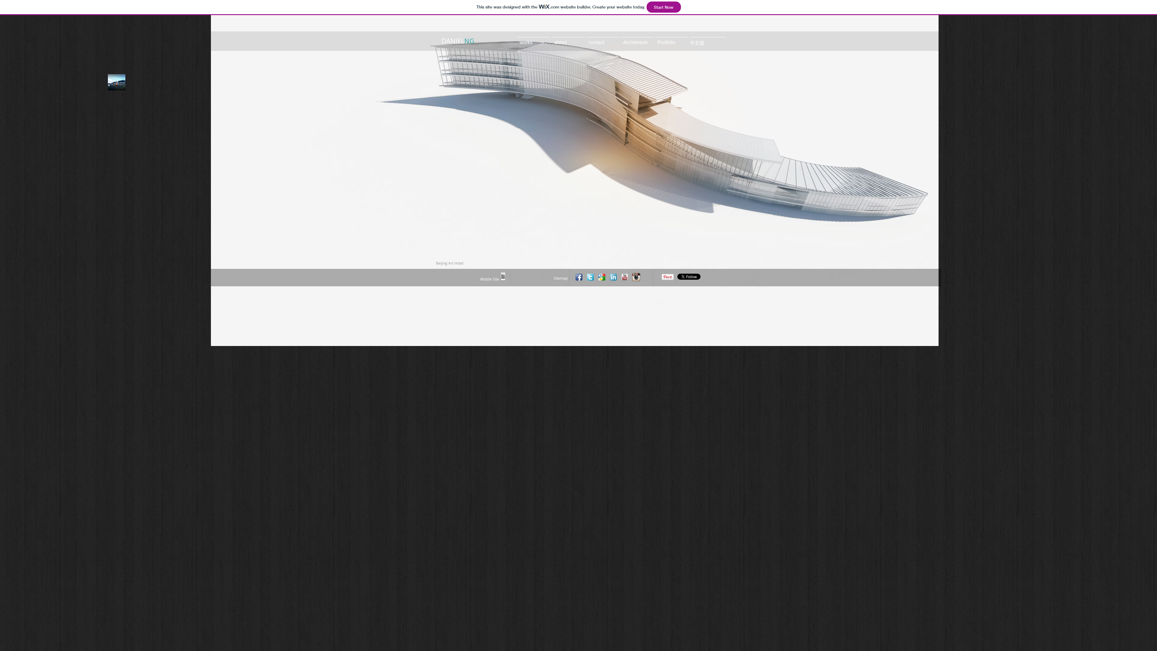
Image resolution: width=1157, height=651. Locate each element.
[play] (926, 341)
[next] (926, 186)
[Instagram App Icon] (636, 277)
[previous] (223, 186)
